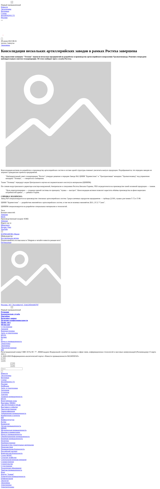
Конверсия (5, 424)
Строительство (7, 464)
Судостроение (6, 327)
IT (2, 339)
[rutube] (2, 36)
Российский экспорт (9, 451)
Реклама (4, 18)
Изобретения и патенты (10, 415)
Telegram (4, 215)
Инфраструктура (7, 420)
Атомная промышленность (11, 397)
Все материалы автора (10, 238)
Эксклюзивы (6, 9)
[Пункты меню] (2, 39)
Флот (3, 472)
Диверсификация (8, 411)
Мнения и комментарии (10, 432)
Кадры (3, 422)
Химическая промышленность (13, 476)
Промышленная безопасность (13, 449)
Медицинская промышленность (13, 430)
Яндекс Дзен (6, 227)
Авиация (4, 329)
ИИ (2, 350)
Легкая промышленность (11, 426)
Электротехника (7, 487)
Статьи (4, 13)
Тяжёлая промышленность (11, 470)
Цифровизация (7, 479)
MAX (3, 217)
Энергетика (5, 344)
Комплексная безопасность (11, 453)
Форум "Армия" (7, 474)
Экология (5, 481)
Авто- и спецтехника (9, 333)
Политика (5, 441)
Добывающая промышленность (13, 413)
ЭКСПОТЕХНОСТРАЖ (10, 405)
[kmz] (12, 366)
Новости (4, 7)
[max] (2, 25)
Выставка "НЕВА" (8, 403)
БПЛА (3, 335)
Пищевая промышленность (12, 439)
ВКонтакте (5, 225)
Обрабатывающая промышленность (15, 436)
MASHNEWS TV (8, 15)
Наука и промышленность (11, 341)
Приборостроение (8, 443)
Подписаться (6, 242)
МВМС (4, 428)
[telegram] (2, 22)
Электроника (6, 485)
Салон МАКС (6, 455)
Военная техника (8, 331)
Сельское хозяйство (9, 458)
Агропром (5, 392)
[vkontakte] (2, 31)
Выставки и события (9, 407)
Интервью (5, 11)
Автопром (5, 390)
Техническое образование (11, 468)
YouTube (4, 229)
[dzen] (2, 34)
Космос (4, 337)
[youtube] (2, 28)
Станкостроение (7, 462)
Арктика (4, 394)
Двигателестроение (9, 348)
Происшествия (7, 447)
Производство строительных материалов (17, 445)
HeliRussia (5, 386)
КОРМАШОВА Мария (10, 234)
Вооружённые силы (9, 401)
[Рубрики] (2, 20)
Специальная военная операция (13, 460)
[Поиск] (2, 371)
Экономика (5, 45)
